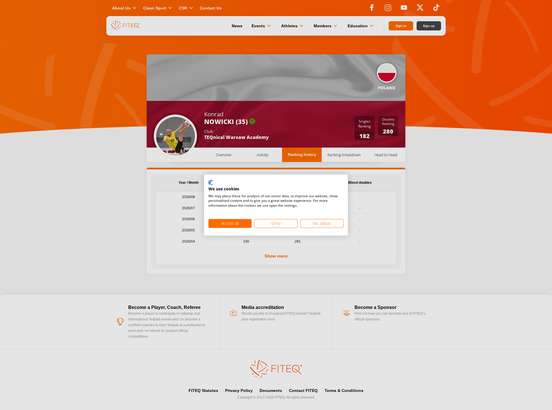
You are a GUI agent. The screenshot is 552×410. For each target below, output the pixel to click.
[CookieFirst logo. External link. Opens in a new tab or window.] (210, 183)
